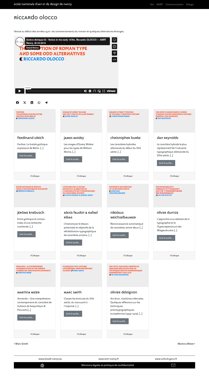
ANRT (159, 4)
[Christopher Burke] (127, 121)
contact (173, 365)
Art (152, 4)
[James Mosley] (81, 121)
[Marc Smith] (81, 275)
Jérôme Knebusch (30, 213)
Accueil (43, 365)
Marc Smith (73, 293)
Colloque (35, 176)
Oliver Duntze (167, 213)
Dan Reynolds (167, 138)
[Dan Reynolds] (174, 121)
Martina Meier (28, 293)
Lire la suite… (26, 155)
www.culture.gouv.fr (166, 358)
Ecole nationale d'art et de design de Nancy (43, 4)
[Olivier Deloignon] (127, 275)
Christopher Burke (125, 138)
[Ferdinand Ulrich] (34, 121)
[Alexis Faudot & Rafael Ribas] (81, 195)
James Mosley (74, 138)
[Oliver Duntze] (174, 195)
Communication (175, 4)
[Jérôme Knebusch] (34, 195)
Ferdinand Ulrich (30, 138)
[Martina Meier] (34, 275)
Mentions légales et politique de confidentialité (107, 365)
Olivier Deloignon (123, 293)
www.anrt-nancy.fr (108, 358)
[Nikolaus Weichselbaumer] (127, 195)
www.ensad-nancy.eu (50, 358)
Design (190, 4)
